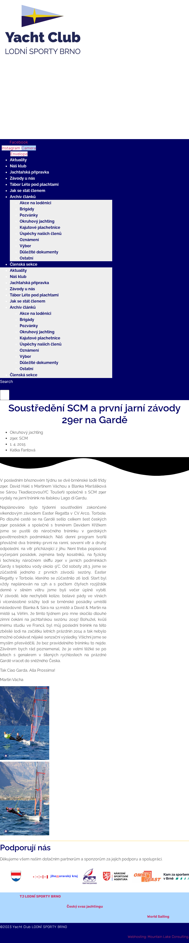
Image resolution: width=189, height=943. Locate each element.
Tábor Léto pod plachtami (34, 184)
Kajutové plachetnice (40, 227)
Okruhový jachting (37, 221)
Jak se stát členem (27, 190)
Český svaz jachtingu (85, 906)
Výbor (25, 246)
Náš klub (18, 166)
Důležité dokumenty (39, 252)
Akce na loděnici (35, 203)
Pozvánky (29, 215)
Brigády (27, 209)
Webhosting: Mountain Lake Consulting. (158, 937)
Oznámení (29, 239)
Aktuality (18, 160)
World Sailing (158, 916)
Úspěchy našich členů (41, 233)
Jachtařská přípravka (29, 172)
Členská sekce (23, 264)
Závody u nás (22, 178)
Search (6, 381)
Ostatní (26, 258)
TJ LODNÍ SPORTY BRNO (40, 896)
